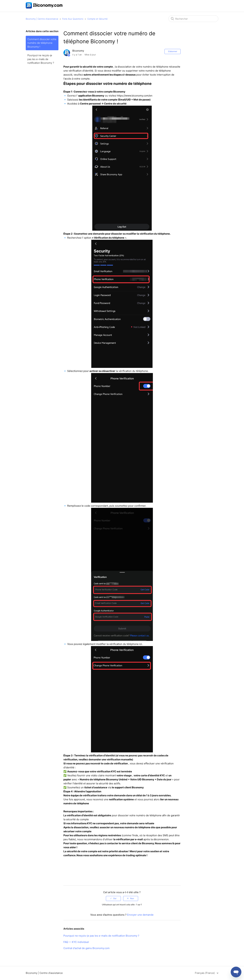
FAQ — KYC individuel (76, 942)
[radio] (113, 898)
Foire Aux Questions (72, 18)
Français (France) (205, 973)
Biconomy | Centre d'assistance (42, 18)
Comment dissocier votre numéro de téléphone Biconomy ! (41, 43)
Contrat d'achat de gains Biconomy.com (86, 948)
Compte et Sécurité (97, 18)
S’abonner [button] (172, 51)
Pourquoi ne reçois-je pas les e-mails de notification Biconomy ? (40, 59)
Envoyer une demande (140, 914)
